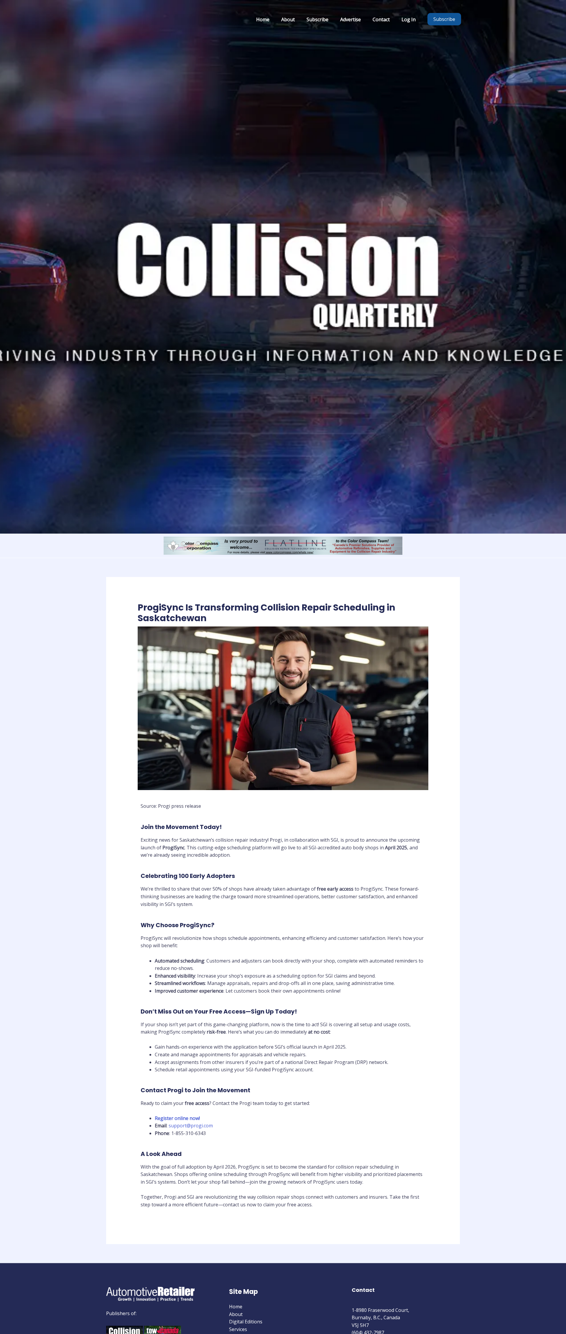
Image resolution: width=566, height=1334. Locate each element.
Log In (409, 19)
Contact (381, 19)
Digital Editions (245, 1321)
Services (238, 1329)
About (288, 19)
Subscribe (317, 19)
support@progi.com (191, 1125)
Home (262, 19)
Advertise (350, 19)
